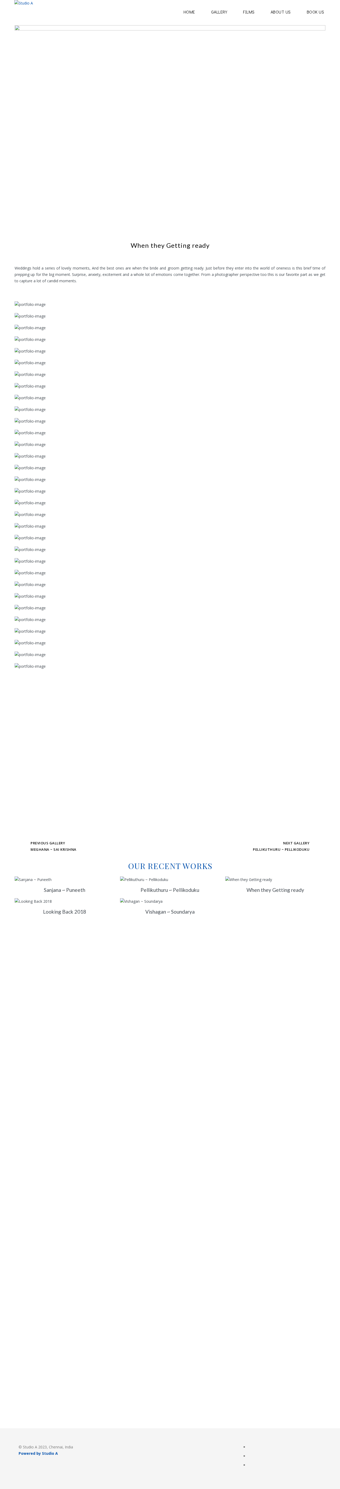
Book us (315, 12)
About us (281, 12)
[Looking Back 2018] (65, 901)
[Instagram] (250, 1456)
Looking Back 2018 (64, 912)
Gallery (219, 12)
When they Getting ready (275, 890)
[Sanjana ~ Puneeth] (65, 879)
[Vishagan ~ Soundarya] (170, 901)
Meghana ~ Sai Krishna (53, 849)
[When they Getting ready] (275, 879)
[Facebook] (250, 1447)
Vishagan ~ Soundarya (170, 912)
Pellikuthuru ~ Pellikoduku (281, 849)
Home (189, 12)
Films (249, 12)
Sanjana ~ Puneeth (64, 890)
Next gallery (296, 843)
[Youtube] (250, 1465)
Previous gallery (48, 843)
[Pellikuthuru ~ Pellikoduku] (170, 879)
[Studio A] (23, 12)
